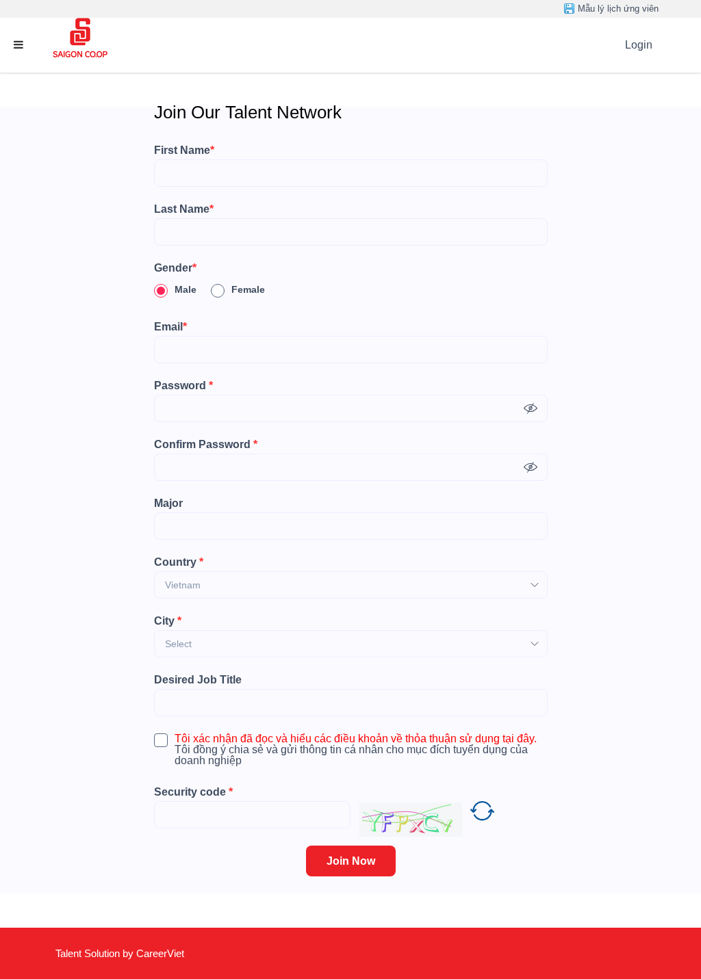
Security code (193, 792)
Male (185, 289)
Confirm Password (205, 444)
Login (638, 45)
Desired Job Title (198, 680)
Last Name (184, 209)
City (167, 621)
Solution (103, 953)
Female (248, 289)
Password (183, 385)
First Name (184, 150)
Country (178, 562)
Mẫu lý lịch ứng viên (618, 8)
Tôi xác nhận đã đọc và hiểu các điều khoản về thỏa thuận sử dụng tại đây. (356, 738)
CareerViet (160, 953)
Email (170, 327)
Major (168, 503)
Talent (69, 953)
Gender (175, 268)
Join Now (351, 861)
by (129, 953)
